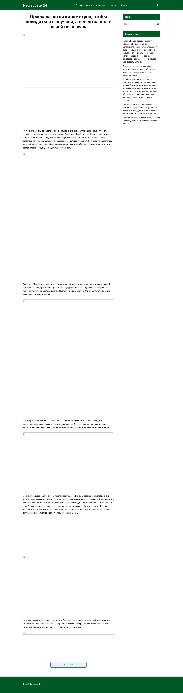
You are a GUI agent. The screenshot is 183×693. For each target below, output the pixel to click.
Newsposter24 (35, 5)
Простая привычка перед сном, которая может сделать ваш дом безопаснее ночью (141, 121)
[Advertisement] (68, 108)
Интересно (101, 5)
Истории (114, 5)
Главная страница (84, 5)
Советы (124, 5)
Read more (68, 665)
